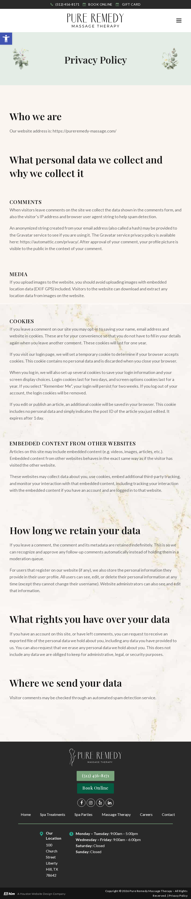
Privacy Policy (178, 895)
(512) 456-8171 (95, 775)
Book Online (95, 788)
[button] (6, 39)
